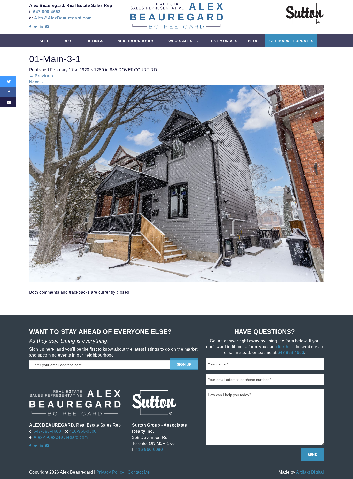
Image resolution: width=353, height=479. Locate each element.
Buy (68, 41)
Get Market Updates (291, 41)
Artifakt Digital (310, 472)
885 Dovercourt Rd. (134, 69)
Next (36, 82)
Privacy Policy (110, 472)
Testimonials (223, 41)
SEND (312, 455)
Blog (253, 41)
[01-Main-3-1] (176, 183)
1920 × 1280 (92, 69)
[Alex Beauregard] (176, 15)
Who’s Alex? (182, 41)
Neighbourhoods (137, 41)
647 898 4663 (291, 352)
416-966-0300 (83, 431)
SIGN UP (184, 364)
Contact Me (139, 472)
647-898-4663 (46, 11)
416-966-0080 (149, 449)
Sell (45, 41)
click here (285, 346)
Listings (95, 41)
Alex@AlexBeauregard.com (62, 18)
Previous (41, 75)
